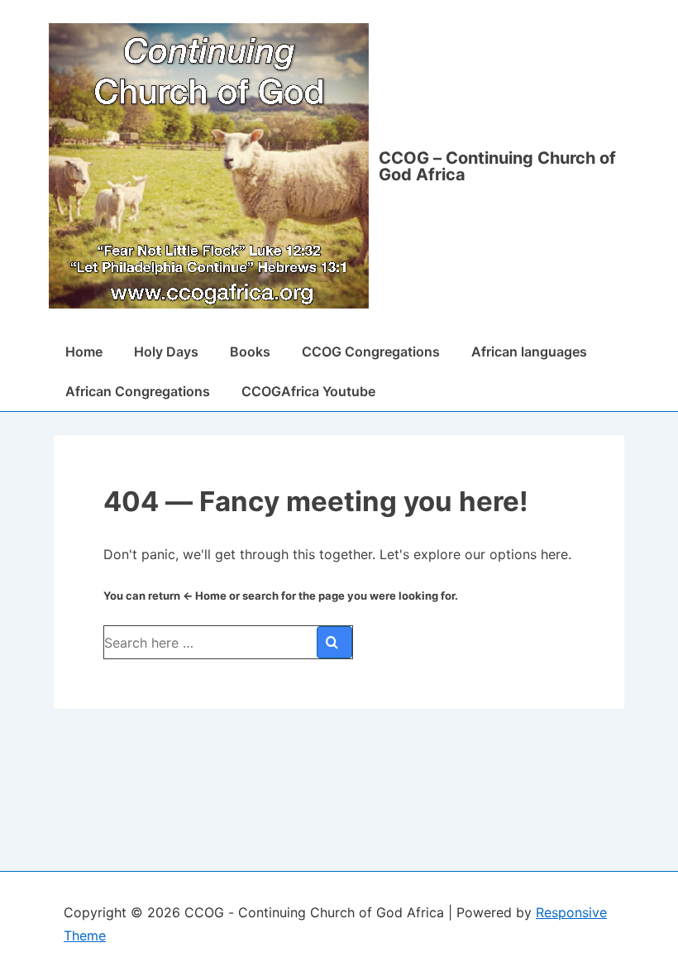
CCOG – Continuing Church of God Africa (497, 166)
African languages (529, 351)
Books (250, 351)
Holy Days (166, 351)
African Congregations (137, 391)
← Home (205, 595)
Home (84, 351)
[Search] (334, 642)
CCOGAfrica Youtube (308, 391)
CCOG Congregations (371, 351)
